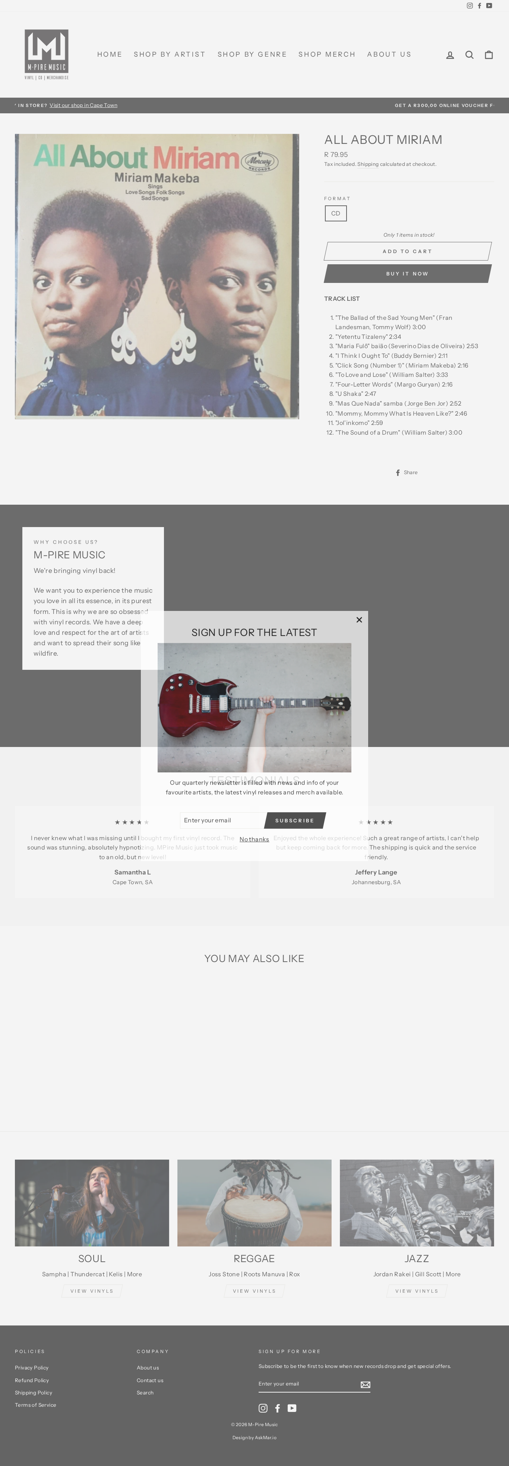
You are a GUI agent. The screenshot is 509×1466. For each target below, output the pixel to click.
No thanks (254, 836)
